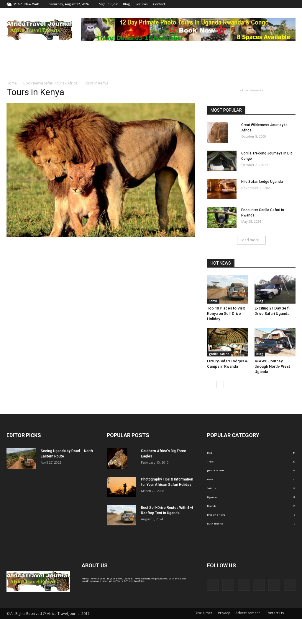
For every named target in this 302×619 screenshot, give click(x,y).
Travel (210, 461)
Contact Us (274, 612)
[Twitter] (281, 4)
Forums (141, 4)
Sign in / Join (108, 4)
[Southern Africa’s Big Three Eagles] (117, 458)
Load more (249, 239)
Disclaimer (203, 612)
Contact (159, 4)
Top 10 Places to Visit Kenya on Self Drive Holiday (226, 313)
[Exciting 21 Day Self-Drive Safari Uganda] (275, 289)
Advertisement (247, 612)
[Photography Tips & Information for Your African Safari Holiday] (121, 487)
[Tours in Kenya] (100, 236)
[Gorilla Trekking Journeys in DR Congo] (222, 161)
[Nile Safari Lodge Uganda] (222, 189)
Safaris (211, 488)
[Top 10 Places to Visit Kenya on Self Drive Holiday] (227, 289)
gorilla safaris (219, 354)
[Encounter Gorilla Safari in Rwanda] (222, 217)
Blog (126, 4)
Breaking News (216, 514)
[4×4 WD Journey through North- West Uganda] (275, 342)
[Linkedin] (271, 4)
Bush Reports (215, 523)
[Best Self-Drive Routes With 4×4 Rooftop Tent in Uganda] (121, 515)
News (210, 479)
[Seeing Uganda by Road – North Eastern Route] (21, 458)
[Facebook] (242, 4)
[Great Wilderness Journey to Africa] (217, 132)
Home (11, 83)
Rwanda (211, 505)
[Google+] (252, 4)
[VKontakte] (291, 4)
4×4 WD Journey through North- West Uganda (272, 366)
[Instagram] (261, 4)
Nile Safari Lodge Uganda (262, 182)
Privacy (224, 612)
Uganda (212, 497)
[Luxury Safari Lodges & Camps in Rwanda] (227, 342)
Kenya (213, 301)
